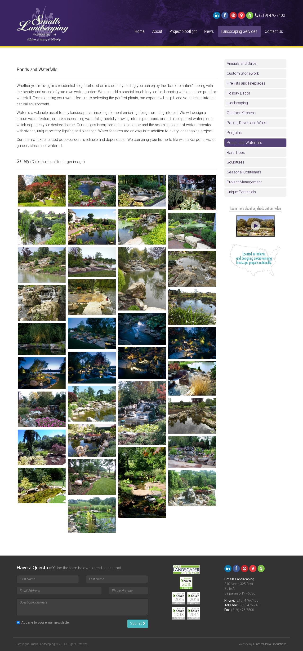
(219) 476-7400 (247, 600)
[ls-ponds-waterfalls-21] (92, 368)
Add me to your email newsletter (45, 622)
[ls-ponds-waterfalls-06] (92, 227)
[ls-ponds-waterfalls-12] (192, 269)
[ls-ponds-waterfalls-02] (92, 191)
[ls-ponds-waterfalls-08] (192, 230)
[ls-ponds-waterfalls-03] (142, 191)
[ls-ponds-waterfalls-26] (42, 409)
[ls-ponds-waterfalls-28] (92, 440)
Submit (136, 623)
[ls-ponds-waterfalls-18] (42, 339)
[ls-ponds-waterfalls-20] (142, 363)
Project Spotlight (183, 31)
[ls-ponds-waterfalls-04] (192, 192)
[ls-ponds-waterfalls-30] (192, 452)
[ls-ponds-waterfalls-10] (92, 262)
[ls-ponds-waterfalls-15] (192, 307)
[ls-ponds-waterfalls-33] (42, 485)
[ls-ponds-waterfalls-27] (192, 416)
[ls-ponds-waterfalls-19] (192, 343)
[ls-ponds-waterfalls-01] (42, 191)
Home (140, 31)
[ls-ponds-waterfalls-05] (42, 227)
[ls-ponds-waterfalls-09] (42, 265)
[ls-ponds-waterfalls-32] (92, 477)
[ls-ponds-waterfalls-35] (92, 515)
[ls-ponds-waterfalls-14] (42, 303)
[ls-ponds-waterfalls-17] (92, 333)
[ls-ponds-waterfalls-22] (42, 373)
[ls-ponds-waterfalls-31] (142, 482)
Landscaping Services (239, 31)
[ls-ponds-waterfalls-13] (92, 297)
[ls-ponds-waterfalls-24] (142, 413)
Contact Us (274, 31)
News (209, 31)
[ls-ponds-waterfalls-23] (192, 378)
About (157, 31)
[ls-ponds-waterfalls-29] (42, 447)
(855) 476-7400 (249, 605)
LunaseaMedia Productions (269, 644)
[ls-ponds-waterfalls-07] (142, 227)
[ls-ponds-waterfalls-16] (142, 329)
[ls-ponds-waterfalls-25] (92, 404)
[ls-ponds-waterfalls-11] (142, 278)
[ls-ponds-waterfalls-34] (192, 488)
